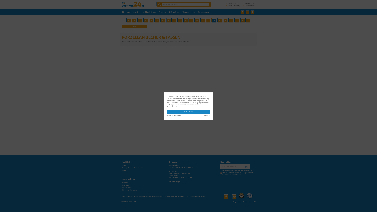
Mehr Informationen (174, 107)
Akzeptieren (188, 112)
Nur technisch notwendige (174, 115)
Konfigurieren (206, 115)
